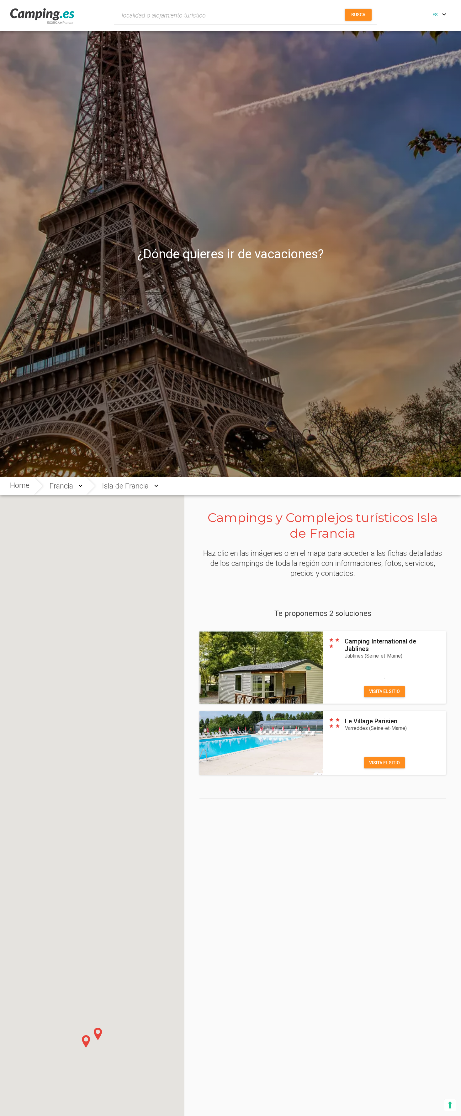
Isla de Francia (125, 486)
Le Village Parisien (371, 721)
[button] (86, 1041)
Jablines (373, 656)
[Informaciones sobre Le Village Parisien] (261, 743)
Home (19, 485)
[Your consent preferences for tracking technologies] (450, 1105)
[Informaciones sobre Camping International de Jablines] (261, 667)
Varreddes (376, 728)
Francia (61, 486)
